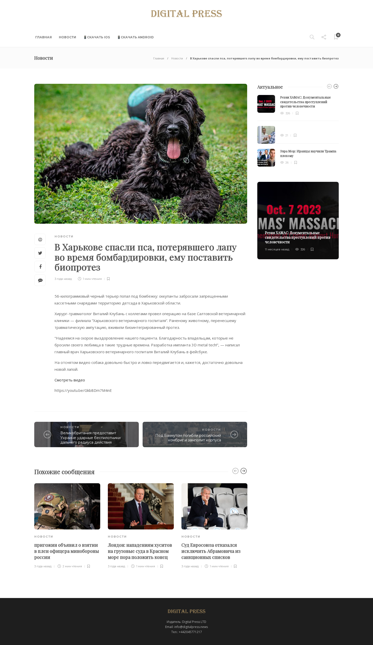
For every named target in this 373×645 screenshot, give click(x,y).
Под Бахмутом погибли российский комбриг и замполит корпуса (188, 438)
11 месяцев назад (277, 249)
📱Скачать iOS (96, 37)
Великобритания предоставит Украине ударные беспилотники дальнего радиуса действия (90, 438)
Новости (67, 37)
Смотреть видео (70, 379)
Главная (43, 37)
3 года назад (63, 279)
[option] (67, 526)
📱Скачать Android (135, 37)
